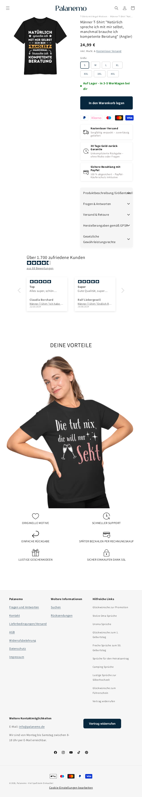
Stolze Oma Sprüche (105, 615)
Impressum (16, 657)
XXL (86, 73)
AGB (12, 632)
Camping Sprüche (103, 666)
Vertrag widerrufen (104, 701)
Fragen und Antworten (24, 607)
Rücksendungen (61, 615)
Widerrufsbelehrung (22, 640)
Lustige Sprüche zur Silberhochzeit (104, 677)
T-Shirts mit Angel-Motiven (93, 16)
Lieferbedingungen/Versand (28, 624)
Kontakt (14, 615)
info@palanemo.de (32, 727)
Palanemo (22, 783)
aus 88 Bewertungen (40, 268)
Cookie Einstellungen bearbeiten (71, 788)
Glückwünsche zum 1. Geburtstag (105, 635)
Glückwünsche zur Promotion (110, 607)
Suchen (56, 607)
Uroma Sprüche (102, 624)
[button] (8, 8)
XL (117, 65)
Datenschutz (17, 649)
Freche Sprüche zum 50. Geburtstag (107, 648)
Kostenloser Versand (108, 51)
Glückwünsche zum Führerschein (104, 690)
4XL (113, 73)
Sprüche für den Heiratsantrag (111, 658)
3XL (99, 73)
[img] (73, 263)
